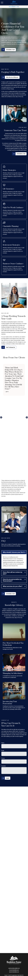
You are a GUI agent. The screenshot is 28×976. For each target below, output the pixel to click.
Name (2, 743)
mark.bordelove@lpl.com (14, 968)
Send (7, 778)
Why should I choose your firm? (13, 552)
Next (26, 417)
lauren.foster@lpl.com (14, 971)
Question (3, 766)
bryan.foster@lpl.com (14, 970)
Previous (0, 417)
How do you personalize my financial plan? (12, 580)
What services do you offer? (12, 586)
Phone (3, 758)
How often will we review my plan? (12, 573)
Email (2, 750)
